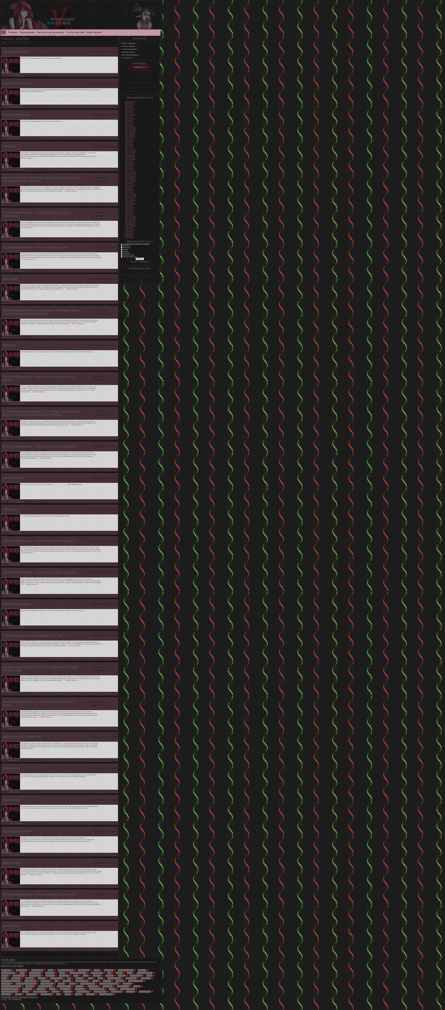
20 (131, 87)
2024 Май (128, 187)
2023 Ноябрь (130, 176)
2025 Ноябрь (130, 220)
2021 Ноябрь (130, 131)
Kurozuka (61, 983)
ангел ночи (79, 986)
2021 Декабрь (130, 133)
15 (136, 82)
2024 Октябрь (130, 196)
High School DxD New (8, 973)
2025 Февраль (130, 204)
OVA (69, 978)
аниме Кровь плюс (135, 975)
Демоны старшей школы (65, 970)
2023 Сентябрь (131, 172)
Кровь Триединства (56, 978)
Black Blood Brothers (47, 983)
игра (56, 981)
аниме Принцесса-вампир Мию (11, 986)
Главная (12, 32)
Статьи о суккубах (128, 46)
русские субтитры (37, 970)
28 (134, 91)
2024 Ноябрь (130, 198)
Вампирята (126, 247)
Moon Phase (141, 970)
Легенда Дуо (67, 991)
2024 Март (129, 183)
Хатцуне (95, 981)
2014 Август (129, 105)
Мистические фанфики (130, 55)
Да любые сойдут (129, 255)
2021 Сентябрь (131, 128)
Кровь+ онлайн (63, 975)
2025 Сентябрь (131, 217)
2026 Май (128, 232)
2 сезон (96, 970)
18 (145, 82)
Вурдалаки (126, 253)
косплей (149, 975)
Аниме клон (17, 1002)
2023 (9, 43)
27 (131, 91)
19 (148, 82)
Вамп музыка (94, 32)
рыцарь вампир (65, 989)
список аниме (16, 978)
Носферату (96, 975)
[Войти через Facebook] (56, 23)
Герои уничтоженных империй (10, 981)
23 (139, 87)
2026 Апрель (130, 230)
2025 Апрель (130, 207)
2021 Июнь (129, 122)
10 (142, 78)
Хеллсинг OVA (145, 978)
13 (131, 82)
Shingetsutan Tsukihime (135, 981)
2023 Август (129, 170)
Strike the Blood (31, 994)
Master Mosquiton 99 (83, 991)
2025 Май (128, 209)
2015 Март (129, 107)
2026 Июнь (129, 233)
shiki (58, 994)
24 (142, 87)
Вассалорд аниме (30, 981)
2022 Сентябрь (131, 150)
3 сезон (85, 975)
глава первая (45, 981)
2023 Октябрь (130, 174)
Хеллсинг (25, 991)
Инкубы (125, 251)
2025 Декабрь (130, 222)
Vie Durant (5, 975)
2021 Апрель (130, 118)
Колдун (100, 978)
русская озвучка (21, 970)
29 (136, 91)
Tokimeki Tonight (116, 991)
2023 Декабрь (130, 178)
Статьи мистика (75, 32)
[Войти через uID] (48, 23)
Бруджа (67, 994)
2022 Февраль (130, 137)
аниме (76, 975)
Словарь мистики (128, 52)
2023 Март (129, 161)
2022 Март (129, 139)
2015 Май (128, 111)
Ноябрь (15, 43)
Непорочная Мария (81, 981)
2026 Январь (130, 224)
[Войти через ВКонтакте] (52, 23)
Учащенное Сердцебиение (78, 973)
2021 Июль (129, 124)
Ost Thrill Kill (106, 981)
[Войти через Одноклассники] (68, 23)
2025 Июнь (129, 211)
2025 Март (129, 206)
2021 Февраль (130, 115)
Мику (109, 973)
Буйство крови (107, 986)
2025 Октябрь (130, 219)
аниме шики (130, 991)
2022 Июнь (129, 144)
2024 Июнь (129, 189)
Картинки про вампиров (50, 32)
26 (148, 87)
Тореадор (136, 986)
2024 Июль (129, 191)
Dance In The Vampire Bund (9, 989)
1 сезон (50, 970)
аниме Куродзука (46, 994)
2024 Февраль (130, 182)
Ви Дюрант (121, 975)
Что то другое (127, 58)
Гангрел (62, 973)
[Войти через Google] (64, 23)
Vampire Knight (50, 973)
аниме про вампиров (106, 994)
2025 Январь (130, 202)
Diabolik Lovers (79, 989)
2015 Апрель (130, 109)
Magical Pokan (27, 989)
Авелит (90, 978)
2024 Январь (130, 180)
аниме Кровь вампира (39, 991)
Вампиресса (29, 986)
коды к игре (79, 978)
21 (134, 87)
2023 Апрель (130, 163)
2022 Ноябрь (130, 154)
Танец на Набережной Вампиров (25, 983)
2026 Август (129, 237)
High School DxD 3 (96, 973)
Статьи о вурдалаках (129, 49)
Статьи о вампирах (128, 43)
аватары (52, 989)
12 (148, 78)
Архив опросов (144, 262)
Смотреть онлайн (83, 970)
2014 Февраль (130, 102)
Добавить (25, 43)
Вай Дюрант (40, 989)
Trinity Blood (119, 981)
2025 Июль (129, 213)
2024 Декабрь (130, 200)
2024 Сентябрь (131, 195)
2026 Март (129, 228)
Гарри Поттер (50, 975)
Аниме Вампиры (18, 963)
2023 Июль (129, 169)
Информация (27, 32)
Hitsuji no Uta (90, 994)
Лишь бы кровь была (130, 257)
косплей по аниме (34, 973)
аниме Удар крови (35, 975)
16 (139, 82)
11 (145, 78)
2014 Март (129, 104)
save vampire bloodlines (127, 989)
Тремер (4, 978)
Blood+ (22, 973)
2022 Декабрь (130, 156)
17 (142, 82)
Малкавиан (41, 978)
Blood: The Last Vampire (87, 983)
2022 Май (128, 143)
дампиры (18, 994)
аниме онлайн (108, 970)
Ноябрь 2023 (139, 67)
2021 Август (129, 126)
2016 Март (129, 113)
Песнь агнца (66, 981)
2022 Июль (129, 146)
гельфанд (78, 994)
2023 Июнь (129, 167)
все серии (55, 991)
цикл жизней (127, 983)
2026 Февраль (130, 226)
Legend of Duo (6, 994)
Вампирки (126, 245)
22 (136, 87)
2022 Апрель (130, 141)
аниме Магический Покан (9, 991)
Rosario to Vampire (122, 986)
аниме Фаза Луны (144, 991)
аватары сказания (18, 975)
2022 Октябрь (130, 152)
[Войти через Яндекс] (60, 23)
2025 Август (129, 215)
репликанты (109, 975)
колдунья (119, 973)
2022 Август (129, 148)
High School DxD (131, 978)
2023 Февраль (130, 159)
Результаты (134, 262)
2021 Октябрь (130, 130)
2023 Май (128, 165)
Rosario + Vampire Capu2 (144, 973)
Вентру (129, 973)
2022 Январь (130, 135)
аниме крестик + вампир (125, 970)
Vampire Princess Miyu (45, 986)
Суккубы (126, 249)
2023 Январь (130, 157)
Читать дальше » (27, 158)
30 (139, 91)
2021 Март (129, 117)
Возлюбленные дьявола (97, 989)
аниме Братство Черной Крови (109, 983)
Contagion (112, 989)
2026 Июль (129, 235)
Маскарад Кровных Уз (63, 986)
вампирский (29, 978)
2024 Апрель (130, 185)
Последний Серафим (114, 978)
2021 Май (128, 120)
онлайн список (6, 983)
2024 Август (129, 193)
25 (145, 87)
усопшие (72, 983)
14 (134, 82)
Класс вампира (6, 970)
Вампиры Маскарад (100, 991)
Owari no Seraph (92, 986)
